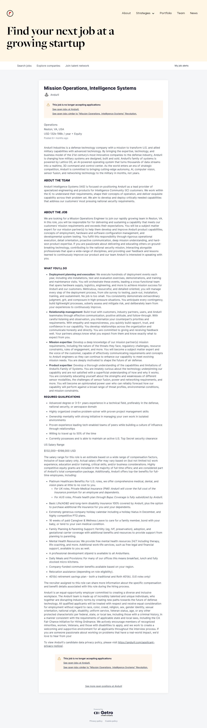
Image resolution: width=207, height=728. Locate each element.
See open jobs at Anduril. (65, 109)
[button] (144, 13)
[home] (10, 13)
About (126, 13)
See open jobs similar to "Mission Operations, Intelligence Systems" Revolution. (94, 113)
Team (181, 13)
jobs (24, 65)
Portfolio (166, 13)
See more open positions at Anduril (103, 686)
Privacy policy (96, 721)
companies (48, 65)
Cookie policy (111, 721)
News (194, 13)
